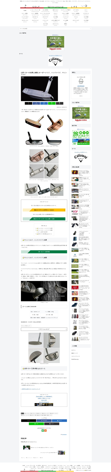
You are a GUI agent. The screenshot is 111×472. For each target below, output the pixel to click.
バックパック (78, 466)
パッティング (47, 468)
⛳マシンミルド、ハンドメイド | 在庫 (44, 228)
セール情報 (61, 468)
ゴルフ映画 (73, 468)
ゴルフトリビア (67, 468)
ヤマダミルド (34, 413)
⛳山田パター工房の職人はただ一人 (44, 233)
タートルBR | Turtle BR (42, 231)
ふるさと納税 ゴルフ (54, 468)
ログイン (73, 350)
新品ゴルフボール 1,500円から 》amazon (44, 210)
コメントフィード (75, 356)
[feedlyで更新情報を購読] (43, 430)
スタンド (26, 466)
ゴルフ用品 (73, 466)
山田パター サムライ (54, 413)
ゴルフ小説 (79, 468)
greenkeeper (81, 86)
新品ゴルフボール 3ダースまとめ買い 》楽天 (44, 218)
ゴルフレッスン (33, 468)
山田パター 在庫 (33, 415)
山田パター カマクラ (46, 413)
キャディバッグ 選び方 (52, 465)
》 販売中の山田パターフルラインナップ (30, 389)
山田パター (39, 413)
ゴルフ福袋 (89, 466)
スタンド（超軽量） (40, 466)
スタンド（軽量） (32, 466)
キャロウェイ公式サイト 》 (55, 55)
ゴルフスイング (40, 468)
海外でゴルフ (44, 465)
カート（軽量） (70, 465)
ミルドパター (28, 413)
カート (65, 465)
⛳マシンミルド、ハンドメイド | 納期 (44, 230)
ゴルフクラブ (67, 466)
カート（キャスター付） (86, 465)
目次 (42, 225)
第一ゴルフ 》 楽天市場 (44, 251)
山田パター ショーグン (25, 415)
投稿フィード (74, 353)
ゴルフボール (61, 466)
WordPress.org (74, 359)
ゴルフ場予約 (38, 465)
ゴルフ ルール (84, 468)
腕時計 (89, 468)
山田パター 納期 (40, 415)
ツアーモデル (60, 465)
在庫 (23, 413)
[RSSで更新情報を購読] (45, 430)
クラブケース (48, 466)
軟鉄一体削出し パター (48, 415)
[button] (91, 28)
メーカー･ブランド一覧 (30, 465)
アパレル (84, 466)
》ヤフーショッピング (44, 329)
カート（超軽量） (77, 465)
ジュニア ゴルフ (55, 466)
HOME (24, 465)
